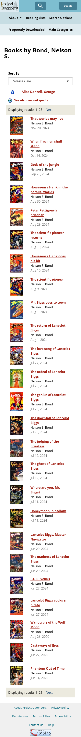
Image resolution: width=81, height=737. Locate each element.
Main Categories (61, 30)
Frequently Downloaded (26, 30)
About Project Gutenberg (30, 707)
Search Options (60, 18)
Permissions (20, 716)
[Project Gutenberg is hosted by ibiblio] (40, 734)
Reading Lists (36, 18)
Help (51, 725)
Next (49, 110)
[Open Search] (40, 6)
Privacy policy (60, 707)
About (15, 18)
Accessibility (63, 716)
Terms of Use (41, 716)
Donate (68, 5)
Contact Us (36, 725)
